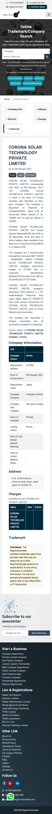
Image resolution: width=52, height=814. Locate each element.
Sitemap (6, 766)
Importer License (10, 698)
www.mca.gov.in (39, 72)
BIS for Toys (8, 721)
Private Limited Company (14, 657)
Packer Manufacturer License (16, 701)
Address (41, 109)
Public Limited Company (14, 670)
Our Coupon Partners (12, 753)
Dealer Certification (11, 695)
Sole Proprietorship (11, 674)
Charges (42, 119)
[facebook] (4, 783)
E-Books (6, 756)
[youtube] (10, 783)
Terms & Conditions (11, 749)
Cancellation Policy (11, 746)
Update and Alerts (16, 7)
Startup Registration (12, 684)
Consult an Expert (38, 7)
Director (12, 119)
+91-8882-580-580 (37, 3)
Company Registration (13, 653)
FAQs (4, 759)
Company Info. (15, 109)
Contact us (7, 769)
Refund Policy (9, 742)
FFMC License (9, 711)
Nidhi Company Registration (15, 667)
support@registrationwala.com (20, 799)
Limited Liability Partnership (16, 663)
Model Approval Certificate (15, 705)
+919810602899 (16, 3)
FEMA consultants (11, 718)
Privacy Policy (9, 739)
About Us (6, 736)
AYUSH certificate (10, 715)
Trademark (14, 128)
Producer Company (11, 677)
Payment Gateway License (15, 725)
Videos (5, 763)
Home (7, 99)
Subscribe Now (39, 633)
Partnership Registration (14, 680)
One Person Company (12, 660)
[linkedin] (17, 783)
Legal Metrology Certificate (15, 708)
